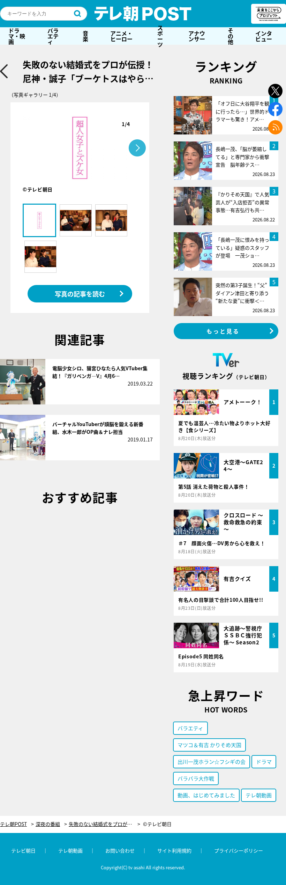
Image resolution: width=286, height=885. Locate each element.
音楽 (85, 36)
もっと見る (223, 331)
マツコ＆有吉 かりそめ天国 (209, 744)
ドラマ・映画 (16, 36)
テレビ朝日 (23, 850)
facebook (275, 109)
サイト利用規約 (174, 850)
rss (275, 127)
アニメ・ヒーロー (121, 36)
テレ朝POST (143, 13)
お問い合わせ (120, 850)
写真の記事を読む (80, 293)
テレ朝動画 (259, 795)
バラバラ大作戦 (196, 778)
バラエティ (53, 36)
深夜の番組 (48, 824)
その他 (230, 36)
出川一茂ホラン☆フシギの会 (212, 761)
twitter (275, 91)
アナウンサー (196, 36)
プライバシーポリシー (238, 850)
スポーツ (160, 36)
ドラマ (264, 761)
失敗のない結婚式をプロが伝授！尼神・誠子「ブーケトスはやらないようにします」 (104, 824)
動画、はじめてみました (206, 795)
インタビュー (263, 36)
